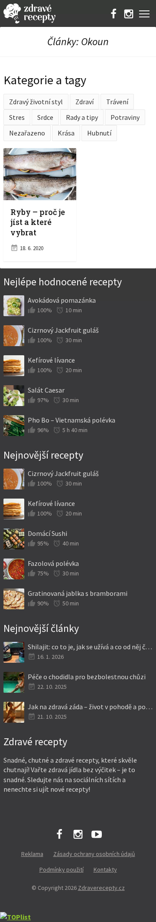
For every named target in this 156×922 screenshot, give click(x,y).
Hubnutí (99, 133)
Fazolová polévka (53, 563)
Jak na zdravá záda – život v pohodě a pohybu (90, 706)
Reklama (32, 854)
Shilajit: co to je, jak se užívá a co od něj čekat (90, 646)
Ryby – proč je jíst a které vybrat (37, 222)
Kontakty (105, 869)
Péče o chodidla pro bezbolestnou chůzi (87, 676)
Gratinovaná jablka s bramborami (77, 593)
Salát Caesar (46, 390)
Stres (17, 117)
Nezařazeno (27, 133)
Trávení (117, 101)
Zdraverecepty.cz (101, 888)
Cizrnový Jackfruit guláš (63, 330)
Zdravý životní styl (36, 101)
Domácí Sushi (47, 533)
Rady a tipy (82, 117)
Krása (66, 133)
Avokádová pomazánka (62, 300)
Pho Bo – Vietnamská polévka (71, 420)
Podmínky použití (61, 869)
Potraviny (125, 117)
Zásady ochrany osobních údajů (94, 854)
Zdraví (84, 101)
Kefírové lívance (51, 360)
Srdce (45, 117)
